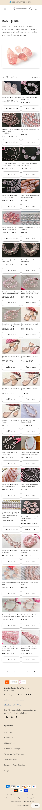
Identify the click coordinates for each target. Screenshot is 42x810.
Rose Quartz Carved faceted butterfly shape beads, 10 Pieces (11, 615)
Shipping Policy (10, 743)
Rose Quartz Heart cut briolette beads (30, 130)
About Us (8, 732)
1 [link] (7, 671)
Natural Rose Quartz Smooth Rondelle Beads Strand (10, 485)
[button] (5, 8)
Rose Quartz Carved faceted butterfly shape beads (29, 615)
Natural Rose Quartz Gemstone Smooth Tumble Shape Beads (11, 293)
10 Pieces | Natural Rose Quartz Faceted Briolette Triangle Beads (11, 164)
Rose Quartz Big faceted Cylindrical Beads (28, 421)
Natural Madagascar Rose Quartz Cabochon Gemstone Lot (11, 228)
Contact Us (8, 738)
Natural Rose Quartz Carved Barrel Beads (29, 98)
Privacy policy (31, 798)
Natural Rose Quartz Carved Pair (11, 97)
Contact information (22, 805)
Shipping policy (28, 801)
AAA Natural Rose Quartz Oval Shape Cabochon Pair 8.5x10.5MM (11, 131)
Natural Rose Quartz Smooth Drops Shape (10, 260)
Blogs (6, 771)
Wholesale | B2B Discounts (14, 754)
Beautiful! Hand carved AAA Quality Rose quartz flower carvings (29, 518)
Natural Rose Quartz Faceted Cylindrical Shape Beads (29, 485)
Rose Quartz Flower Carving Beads (29, 583)
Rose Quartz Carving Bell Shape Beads (11, 583)
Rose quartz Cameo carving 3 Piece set (29, 325)
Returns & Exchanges (12, 749)
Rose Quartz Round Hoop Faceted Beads (9, 453)
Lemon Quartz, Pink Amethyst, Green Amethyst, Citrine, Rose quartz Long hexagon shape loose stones (10, 515)
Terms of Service (10, 760)
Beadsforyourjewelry (20, 795)
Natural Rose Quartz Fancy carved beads (29, 164)
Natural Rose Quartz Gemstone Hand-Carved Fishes (30, 196)
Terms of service (15, 801)
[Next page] (34, 671)
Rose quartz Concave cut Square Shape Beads (30, 228)
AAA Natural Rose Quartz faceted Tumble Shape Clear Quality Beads (10, 648)
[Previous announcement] (4, 2)
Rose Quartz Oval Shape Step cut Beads (29, 551)
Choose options (11, 108)
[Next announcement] (37, 2)
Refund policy (18, 798)
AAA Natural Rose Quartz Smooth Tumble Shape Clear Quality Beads (29, 648)
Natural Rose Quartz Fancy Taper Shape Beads (9, 196)
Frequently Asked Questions (15, 765)
